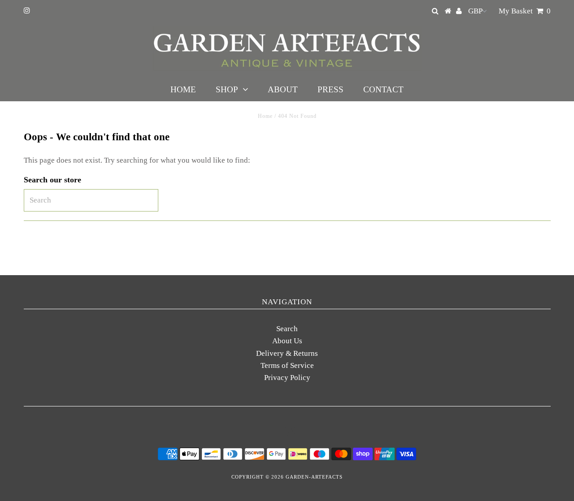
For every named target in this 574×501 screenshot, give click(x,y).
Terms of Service (287, 365)
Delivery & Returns (287, 353)
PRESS (330, 89)
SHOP (227, 89)
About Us (287, 341)
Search (287, 328)
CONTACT (383, 89)
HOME (183, 89)
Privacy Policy (287, 377)
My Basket (525, 11)
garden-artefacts (314, 476)
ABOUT (283, 89)
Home (265, 116)
